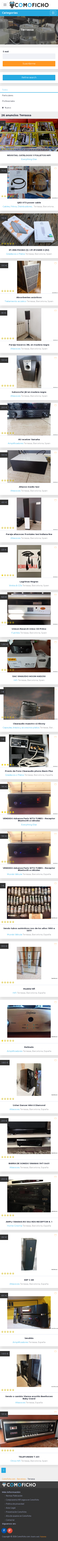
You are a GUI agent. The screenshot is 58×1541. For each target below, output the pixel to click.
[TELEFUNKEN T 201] (29, 1431)
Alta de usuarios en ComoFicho (18, 1516)
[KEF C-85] (29, 1254)
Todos (5, 90)
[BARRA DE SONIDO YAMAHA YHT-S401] (29, 1138)
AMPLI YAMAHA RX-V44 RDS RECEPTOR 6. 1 (29, 1221)
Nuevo (7, 108)
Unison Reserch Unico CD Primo (29, 629)
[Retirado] (29, 1021)
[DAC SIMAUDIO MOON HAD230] (29, 656)
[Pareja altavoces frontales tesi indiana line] (29, 514)
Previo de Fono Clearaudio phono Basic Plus (29, 771)
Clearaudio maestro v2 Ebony (29, 723)
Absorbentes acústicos (29, 297)
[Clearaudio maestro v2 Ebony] (29, 703)
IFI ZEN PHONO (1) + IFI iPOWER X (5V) (29, 250)
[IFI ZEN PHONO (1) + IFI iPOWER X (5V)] (29, 229)
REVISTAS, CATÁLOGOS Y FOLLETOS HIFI (29, 155)
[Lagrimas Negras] (29, 561)
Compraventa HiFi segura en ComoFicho (22, 1500)
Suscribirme (29, 63)
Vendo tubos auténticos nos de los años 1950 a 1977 (29, 929)
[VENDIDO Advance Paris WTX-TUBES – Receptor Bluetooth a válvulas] (29, 798)
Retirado (29, 1047)
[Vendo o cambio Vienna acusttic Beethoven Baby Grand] (29, 1371)
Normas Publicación (14, 1496)
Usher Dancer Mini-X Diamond (29, 1105)
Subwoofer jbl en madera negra (29, 392)
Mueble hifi (29, 988)
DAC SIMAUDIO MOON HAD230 (29, 676)
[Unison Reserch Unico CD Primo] (29, 608)
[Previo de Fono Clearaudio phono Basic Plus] (29, 750)
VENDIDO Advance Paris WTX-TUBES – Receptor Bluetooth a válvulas (29, 819)
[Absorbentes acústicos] (29, 277)
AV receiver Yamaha (29, 439)
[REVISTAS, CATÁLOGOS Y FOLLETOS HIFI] (29, 135)
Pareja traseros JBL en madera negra (29, 344)
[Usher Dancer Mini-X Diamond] (29, 1080)
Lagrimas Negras (29, 581)
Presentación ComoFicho (16, 1512)
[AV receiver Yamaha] (29, 419)
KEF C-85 (29, 1280)
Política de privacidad (15, 1504)
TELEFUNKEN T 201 (29, 1457)
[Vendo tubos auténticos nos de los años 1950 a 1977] (29, 903)
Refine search (29, 77)
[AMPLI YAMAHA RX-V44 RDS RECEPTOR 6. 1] (29, 1196)
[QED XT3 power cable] (29, 182)
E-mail (6, 51)
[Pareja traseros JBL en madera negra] (29, 324)
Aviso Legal (11, 1508)
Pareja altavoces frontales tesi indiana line (29, 534)
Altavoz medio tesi (29, 487)
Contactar (10, 1520)
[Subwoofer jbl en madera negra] (29, 371)
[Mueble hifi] (29, 963)
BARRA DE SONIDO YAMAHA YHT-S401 (29, 1163)
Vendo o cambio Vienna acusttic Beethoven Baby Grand (29, 1397)
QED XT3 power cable (29, 202)
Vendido (29, 1338)
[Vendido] (29, 1313)
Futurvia (43, 1537)
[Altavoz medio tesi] (29, 466)
